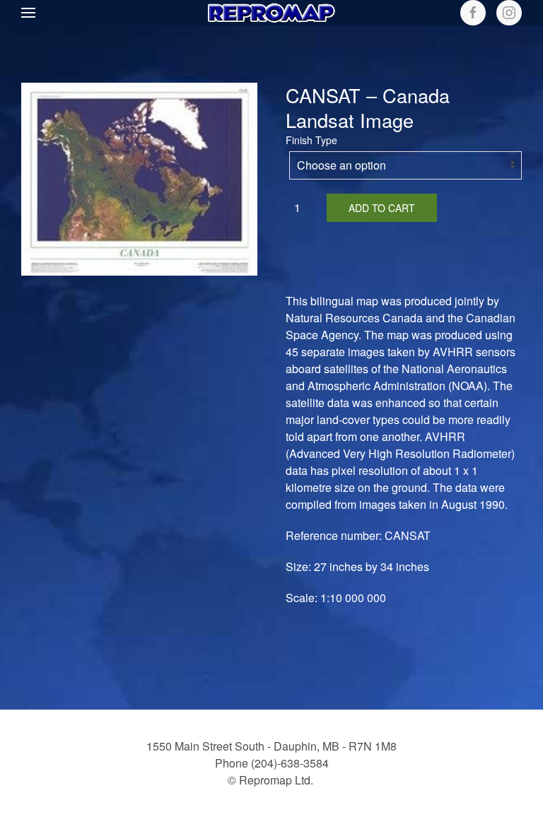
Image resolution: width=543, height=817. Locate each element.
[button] (28, 12)
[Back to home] (271, 12)
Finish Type (311, 140)
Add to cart (382, 208)
